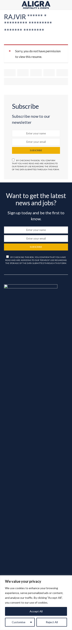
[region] (36, 602)
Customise (18, 622)
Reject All (52, 622)
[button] (67, 5)
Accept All (36, 611)
